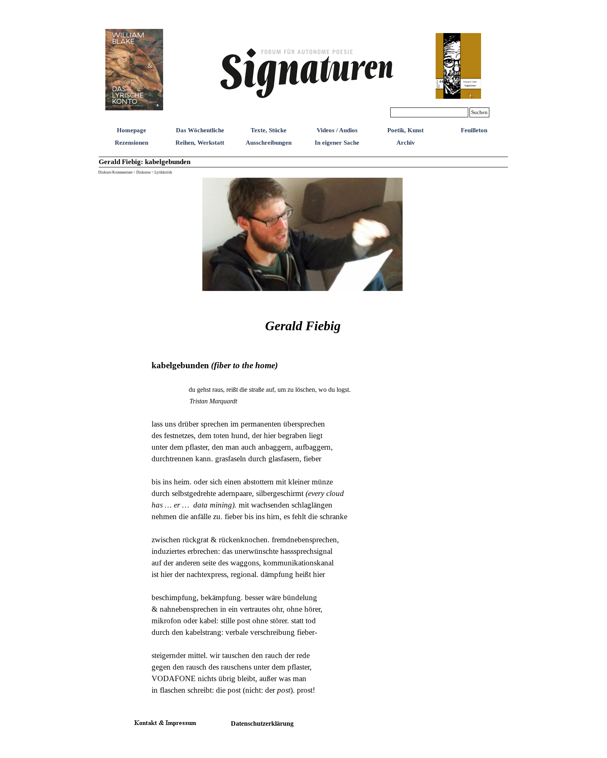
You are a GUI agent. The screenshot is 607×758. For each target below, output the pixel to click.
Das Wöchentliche (200, 130)
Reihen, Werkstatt (199, 142)
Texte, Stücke (269, 130)
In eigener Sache (337, 142)
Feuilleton (474, 130)
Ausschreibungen (269, 142)
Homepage (131, 130)
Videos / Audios (337, 130)
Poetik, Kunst (405, 130)
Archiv (405, 142)
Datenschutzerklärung (262, 723)
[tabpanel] (303, 502)
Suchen (479, 112)
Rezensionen (131, 142)
